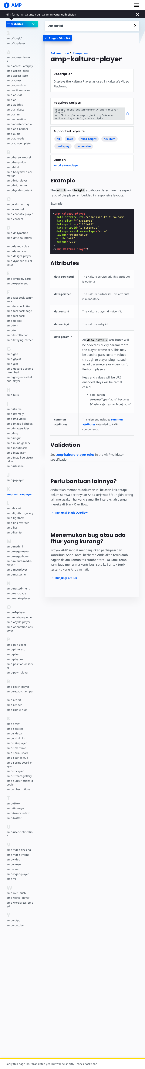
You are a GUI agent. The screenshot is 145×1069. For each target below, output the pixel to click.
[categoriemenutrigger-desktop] (57, 38)
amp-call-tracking (18, 204)
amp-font (12, 325)
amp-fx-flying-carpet (20, 340)
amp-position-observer (20, 666)
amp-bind (13, 167)
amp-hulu (13, 395)
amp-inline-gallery (18, 443)
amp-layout (14, 508)
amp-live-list (14, 532)
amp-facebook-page (19, 311)
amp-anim (13, 114)
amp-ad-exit (14, 95)
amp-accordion (16, 85)
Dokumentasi (59, 53)
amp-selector (15, 728)
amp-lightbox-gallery (20, 513)
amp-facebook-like (18, 306)
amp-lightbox (15, 518)
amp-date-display (18, 246)
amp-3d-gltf (14, 38)
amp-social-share (18, 753)
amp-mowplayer (17, 569)
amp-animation (16, 119)
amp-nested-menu (18, 588)
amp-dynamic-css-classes (19, 262)
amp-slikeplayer (17, 743)
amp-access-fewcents (19, 59)
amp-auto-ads (15, 138)
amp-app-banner (17, 129)
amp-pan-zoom (16, 644)
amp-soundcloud (17, 757)
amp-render (14, 705)
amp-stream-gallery (19, 776)
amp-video (13, 859)
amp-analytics (15, 109)
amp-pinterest (16, 649)
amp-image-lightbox (19, 423)
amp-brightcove (17, 185)
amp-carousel (15, 209)
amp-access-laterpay (20, 66)
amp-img (12, 433)
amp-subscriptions (18, 789)
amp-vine (13, 869)
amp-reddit (14, 700)
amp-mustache (16, 574)
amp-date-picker (17, 251)
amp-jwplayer (15, 480)
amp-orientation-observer (20, 628)
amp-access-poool (18, 70)
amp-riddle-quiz (17, 710)
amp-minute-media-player (19, 563)
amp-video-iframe (18, 854)
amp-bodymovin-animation (19, 174)
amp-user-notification (19, 834)
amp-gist (12, 364)
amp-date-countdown (19, 239)
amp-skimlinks (16, 738)
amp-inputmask (17, 448)
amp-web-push (16, 893)
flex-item (109, 139)
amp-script (13, 724)
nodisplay (63, 146)
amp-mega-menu (18, 551)
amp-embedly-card (19, 278)
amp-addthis (15, 104)
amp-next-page (16, 593)
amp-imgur (14, 438)
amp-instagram (16, 452)
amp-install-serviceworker (20, 459)
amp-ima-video (16, 418)
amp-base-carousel (19, 157)
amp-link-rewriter (18, 523)
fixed (70, 139)
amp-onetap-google (19, 617)
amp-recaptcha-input (20, 693)
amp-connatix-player (20, 214)
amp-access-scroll (18, 75)
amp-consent (15, 219)
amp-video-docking (19, 850)
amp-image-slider (18, 428)
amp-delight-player (19, 256)
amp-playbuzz (16, 659)
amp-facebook (16, 316)
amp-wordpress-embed (20, 904)
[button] (136, 5)
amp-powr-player (18, 672)
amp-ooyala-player (18, 622)
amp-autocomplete (19, 143)
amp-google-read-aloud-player (19, 379)
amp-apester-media (19, 124)
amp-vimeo (14, 864)
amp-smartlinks (16, 748)
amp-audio (13, 133)
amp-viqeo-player (18, 874)
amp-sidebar (15, 733)
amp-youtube (15, 925)
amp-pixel (13, 654)
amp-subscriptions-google (20, 782)
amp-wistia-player (18, 897)
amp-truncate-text (18, 813)
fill (58, 139)
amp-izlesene (15, 466)
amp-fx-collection (18, 335)
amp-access (14, 80)
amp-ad (11, 100)
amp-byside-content (19, 190)
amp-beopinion (16, 162)
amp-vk (11, 879)
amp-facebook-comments (20, 299)
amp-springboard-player (19, 764)
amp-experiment (17, 283)
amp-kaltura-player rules (75, 454)
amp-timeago (15, 808)
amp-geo (12, 354)
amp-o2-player (16, 612)
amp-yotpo (13, 920)
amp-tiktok (13, 803)
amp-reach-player (18, 686)
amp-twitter (14, 818)
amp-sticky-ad (15, 771)
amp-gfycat (14, 359)
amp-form (13, 330)
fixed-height (88, 139)
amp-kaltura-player (19, 494)
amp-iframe (14, 409)
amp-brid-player (17, 180)
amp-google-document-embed (20, 370)
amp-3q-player (16, 43)
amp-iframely (15, 414)
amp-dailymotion (17, 233)
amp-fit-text (14, 320)
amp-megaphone (18, 556)
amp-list (12, 527)
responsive (83, 146)
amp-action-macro (18, 90)
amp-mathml (15, 546)
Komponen (80, 53)
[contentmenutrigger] (92, 25)
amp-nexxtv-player (18, 598)
